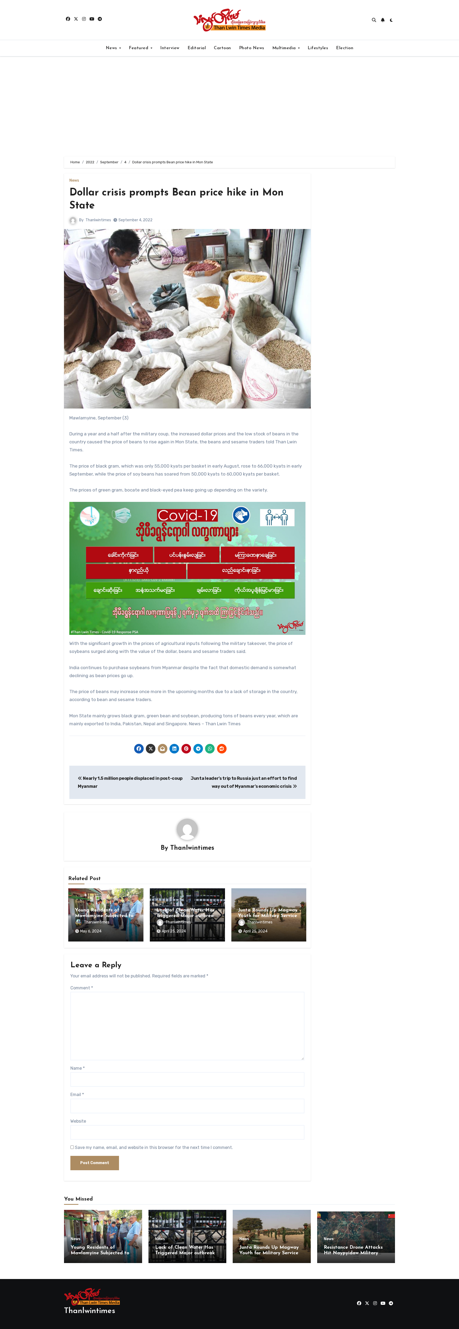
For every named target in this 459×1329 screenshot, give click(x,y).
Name (77, 1068)
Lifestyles (318, 48)
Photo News (251, 48)
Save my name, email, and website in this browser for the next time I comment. (154, 1147)
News (112, 48)
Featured (139, 48)
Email (77, 1094)
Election (344, 48)
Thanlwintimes (98, 220)
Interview (170, 48)
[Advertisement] (229, 106)
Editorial (197, 48)
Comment (81, 987)
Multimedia (285, 48)
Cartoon (222, 48)
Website (78, 1121)
